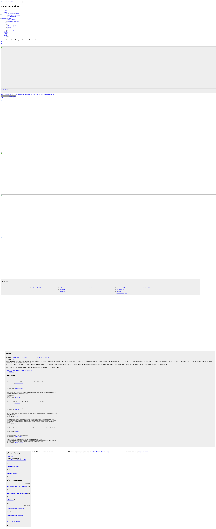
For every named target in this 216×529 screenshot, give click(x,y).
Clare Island (119, 291)
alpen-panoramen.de (144, 451)
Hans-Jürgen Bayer (19, 388)
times (11, 372)
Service (6, 22)
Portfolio (10, 456)
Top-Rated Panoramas (13, 13)
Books (6, 32)
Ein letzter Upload (12, 473)
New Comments (11, 16)
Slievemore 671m (7, 285)
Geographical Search (13, 21)
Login (5, 35)
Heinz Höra (17, 409)
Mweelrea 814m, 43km (121, 287)
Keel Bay (61, 287)
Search (9, 18)
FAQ (8, 24)
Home (5, 10)
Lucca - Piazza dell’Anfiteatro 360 (16, 460)
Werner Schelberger (19, 423)
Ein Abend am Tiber (12, 466)
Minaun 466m (62, 289)
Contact (6, 33)
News (9, 27)
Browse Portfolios (12, 19)
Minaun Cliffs (90, 285)
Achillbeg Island (91, 287)
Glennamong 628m (63, 285)
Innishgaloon (62, 291)
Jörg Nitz (16, 416)
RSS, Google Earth (12, 25)
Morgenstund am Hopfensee (15, 515)
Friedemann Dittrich (19, 383)
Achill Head (10, 500)
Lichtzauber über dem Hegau (15, 508)
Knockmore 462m (120, 289)
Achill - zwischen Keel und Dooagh (17, 493)
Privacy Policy (11, 30)
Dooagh (33, 285)
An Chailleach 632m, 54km (122, 292)
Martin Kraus (17, 403)
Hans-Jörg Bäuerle (18, 397)
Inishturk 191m (148, 287)
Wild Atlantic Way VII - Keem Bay (17, 486)
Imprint (9, 29)
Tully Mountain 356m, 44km (150, 285)
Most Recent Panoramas (13, 15)
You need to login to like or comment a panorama (19, 370)
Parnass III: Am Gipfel (13, 522)
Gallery (6, 12)
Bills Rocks (175, 285)
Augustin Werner (18, 436)
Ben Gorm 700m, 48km (121, 285)
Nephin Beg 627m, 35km (37, 287)
